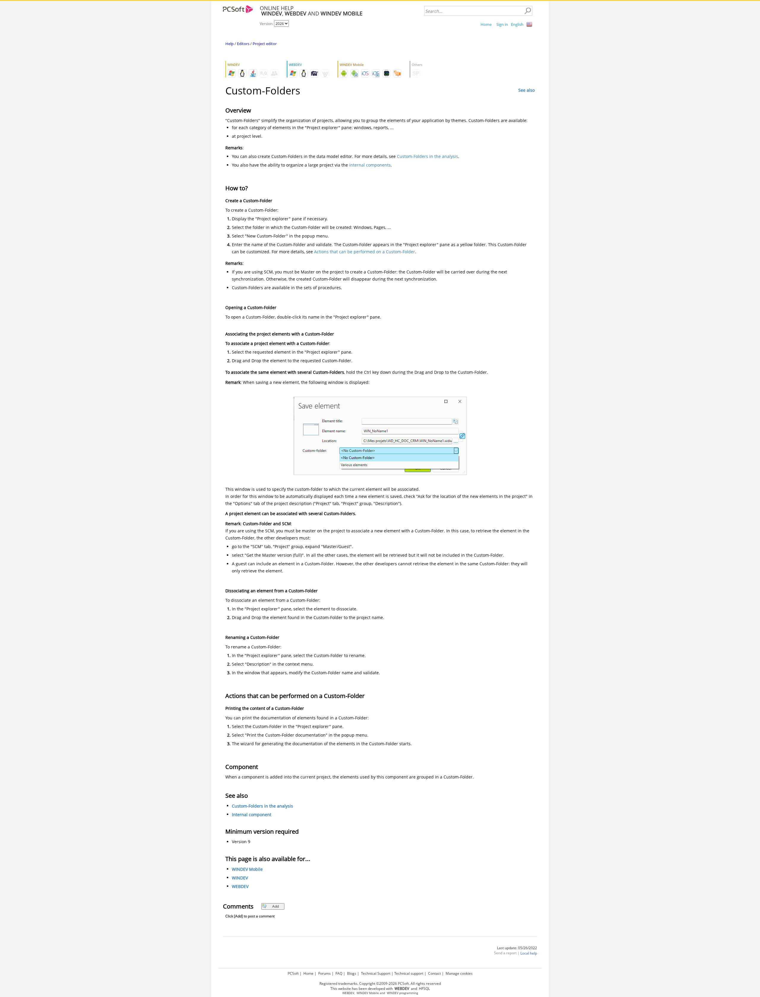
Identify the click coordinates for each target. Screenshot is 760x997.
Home (486, 24)
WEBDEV (240, 886)
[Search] (527, 11)
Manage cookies (459, 973)
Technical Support (375, 973)
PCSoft (293, 973)
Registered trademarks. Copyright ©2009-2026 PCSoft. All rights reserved (380, 983)
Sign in (502, 24)
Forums (324, 973)
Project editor (265, 43)
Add (275, 906)
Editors (243, 43)
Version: (267, 23)
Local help (528, 953)
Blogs (351, 973)
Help (229, 43)
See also (526, 90)
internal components (370, 165)
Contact (434, 973)
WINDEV (240, 878)
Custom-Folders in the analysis (427, 156)
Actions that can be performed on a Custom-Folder (364, 251)
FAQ (338, 973)
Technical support (408, 973)
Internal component (251, 814)
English (517, 24)
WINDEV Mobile (247, 869)
